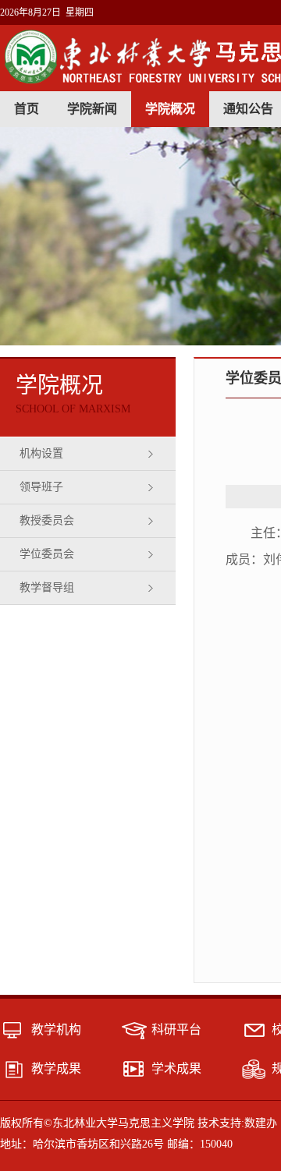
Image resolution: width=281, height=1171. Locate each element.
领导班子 (41, 487)
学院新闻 (92, 108)
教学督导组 (47, 587)
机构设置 (41, 453)
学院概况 (170, 108)
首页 (26, 108)
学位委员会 (47, 554)
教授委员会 (47, 520)
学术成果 (176, 1068)
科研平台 (176, 1029)
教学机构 (56, 1029)
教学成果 (56, 1068)
